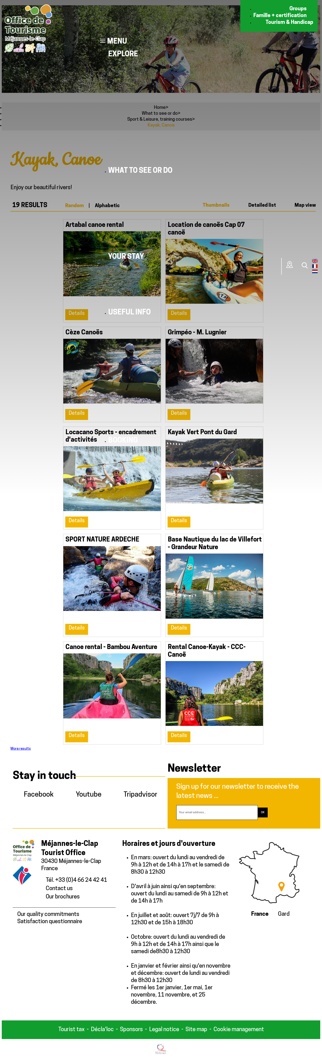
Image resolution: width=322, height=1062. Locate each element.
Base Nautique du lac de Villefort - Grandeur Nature (215, 544)
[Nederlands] (315, 272)
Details (77, 521)
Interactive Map (290, 264)
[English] (315, 262)
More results (21, 749)
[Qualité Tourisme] (161, 1053)
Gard (284, 914)
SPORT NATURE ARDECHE (102, 540)
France (260, 914)
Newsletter (194, 769)
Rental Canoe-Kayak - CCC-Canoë (207, 651)
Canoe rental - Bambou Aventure (111, 647)
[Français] (315, 267)
